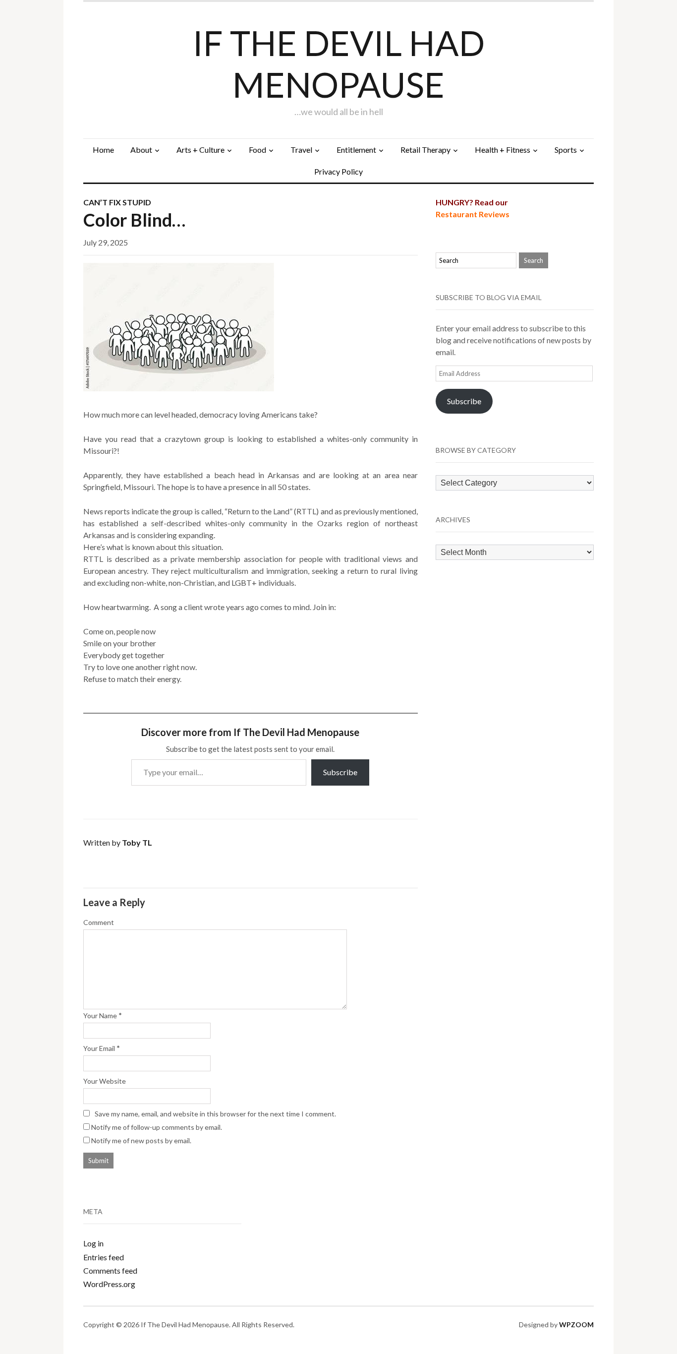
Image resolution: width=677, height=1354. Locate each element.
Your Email (99, 1048)
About (141, 149)
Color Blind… (134, 220)
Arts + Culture (200, 149)
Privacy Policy (338, 171)
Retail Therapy (425, 149)
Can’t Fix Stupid (117, 202)
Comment (98, 922)
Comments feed (110, 1270)
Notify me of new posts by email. (141, 1140)
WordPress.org (109, 1284)
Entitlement (356, 149)
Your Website (104, 1081)
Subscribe (340, 772)
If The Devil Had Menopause (339, 63)
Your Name (100, 1015)
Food (257, 149)
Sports (566, 149)
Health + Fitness (502, 149)
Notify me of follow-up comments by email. (156, 1127)
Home (103, 149)
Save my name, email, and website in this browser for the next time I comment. (215, 1113)
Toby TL (137, 842)
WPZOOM (576, 1324)
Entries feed (103, 1257)
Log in (93, 1243)
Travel (301, 149)
